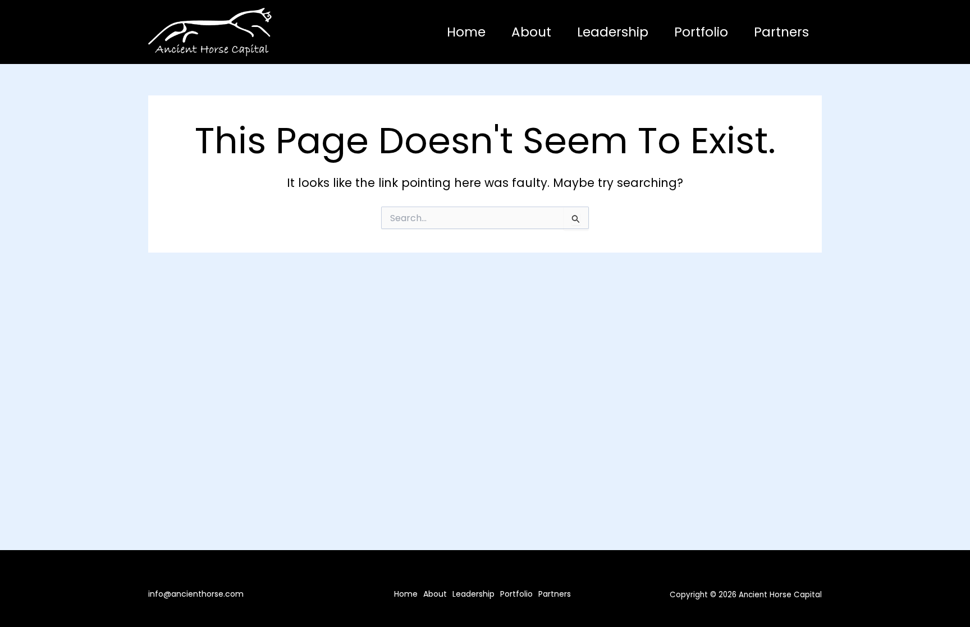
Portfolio (701, 32)
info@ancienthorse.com (196, 593)
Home (466, 32)
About (531, 32)
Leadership (612, 32)
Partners (781, 32)
